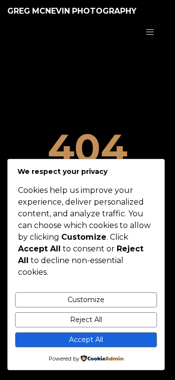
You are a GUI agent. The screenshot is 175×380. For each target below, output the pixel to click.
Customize (86, 299)
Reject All (86, 319)
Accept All (86, 339)
